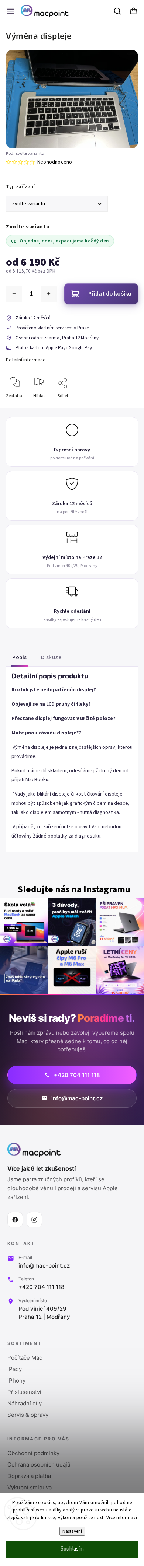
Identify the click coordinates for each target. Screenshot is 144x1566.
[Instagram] (34, 1219)
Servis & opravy (27, 1414)
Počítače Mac (24, 1357)
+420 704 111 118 (41, 1286)
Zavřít (126, 408)
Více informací (121, 1517)
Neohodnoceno (54, 162)
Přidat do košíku (110, 294)
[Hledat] (118, 11)
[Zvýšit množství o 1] (49, 294)
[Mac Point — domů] (34, 1150)
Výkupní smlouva (29, 1487)
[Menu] (10, 11)
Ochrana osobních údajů (39, 1464)
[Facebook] (15, 1219)
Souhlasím (72, 1549)
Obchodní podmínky (33, 1453)
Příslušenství (24, 1391)
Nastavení (72, 1531)
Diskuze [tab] (51, 657)
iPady (14, 1369)
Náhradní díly (24, 1403)
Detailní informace (26, 360)
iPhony (16, 1380)
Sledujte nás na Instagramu (74, 889)
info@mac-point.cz (44, 1265)
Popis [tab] (19, 657)
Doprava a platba (29, 1475)
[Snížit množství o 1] (14, 294)
